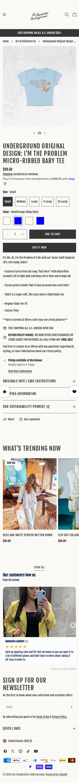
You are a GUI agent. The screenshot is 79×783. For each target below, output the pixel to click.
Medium (21, 201)
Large (34, 201)
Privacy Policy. (59, 716)
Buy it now (39, 247)
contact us (21, 346)
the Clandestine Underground (28, 774)
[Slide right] (45, 133)
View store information (20, 371)
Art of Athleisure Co (26, 41)
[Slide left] (34, 133)
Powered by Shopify (56, 774)
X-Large (47, 201)
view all (39, 567)
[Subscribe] (71, 707)
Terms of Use (42, 716)
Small (8, 201)
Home (6, 41)
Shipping (7, 174)
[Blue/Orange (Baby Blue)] (18, 221)
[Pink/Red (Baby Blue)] (40, 221)
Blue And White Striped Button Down (28, 535)
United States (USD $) (20, 741)
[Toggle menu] (4, 14)
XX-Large (63, 201)
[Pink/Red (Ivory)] (29, 221)
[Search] (67, 14)
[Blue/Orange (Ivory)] (7, 221)
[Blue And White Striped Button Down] (30, 494)
